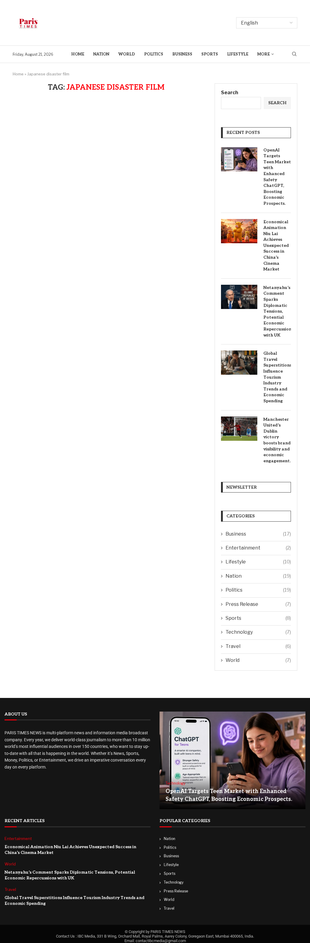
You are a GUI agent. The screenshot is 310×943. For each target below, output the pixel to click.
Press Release (258, 604)
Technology (258, 632)
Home (77, 54)
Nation (101, 54)
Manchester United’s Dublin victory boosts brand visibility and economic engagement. (277, 440)
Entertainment (258, 548)
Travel (258, 646)
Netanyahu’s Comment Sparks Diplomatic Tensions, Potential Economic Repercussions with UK (277, 311)
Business (182, 54)
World (126, 54)
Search (229, 92)
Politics (153, 54)
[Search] (294, 54)
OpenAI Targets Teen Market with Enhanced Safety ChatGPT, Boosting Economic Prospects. (277, 177)
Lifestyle (237, 54)
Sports (209, 54)
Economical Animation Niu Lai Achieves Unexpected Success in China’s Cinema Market (276, 245)
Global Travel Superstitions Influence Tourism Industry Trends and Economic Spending (277, 377)
